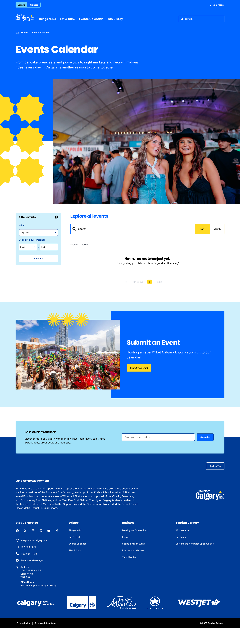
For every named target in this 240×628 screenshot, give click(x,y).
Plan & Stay (115, 19)
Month (217, 229)
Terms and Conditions (45, 623)
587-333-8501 (28, 547)
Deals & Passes (217, 5)
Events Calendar (91, 19)
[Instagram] (33, 531)
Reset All (38, 258)
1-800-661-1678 (29, 553)
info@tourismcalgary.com (34, 540)
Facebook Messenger (32, 560)
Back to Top (215, 466)
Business (33, 5)
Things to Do (47, 19)
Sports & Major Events (133, 543)
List (202, 229)
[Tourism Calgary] (25, 17)
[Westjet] (199, 602)
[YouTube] (49, 531)
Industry (126, 537)
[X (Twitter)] (25, 531)
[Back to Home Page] (210, 495)
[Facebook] (17, 531)
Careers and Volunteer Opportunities (195, 543)
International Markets (133, 550)
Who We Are (182, 530)
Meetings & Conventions (135, 530)
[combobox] (201, 19)
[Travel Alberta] (121, 602)
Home (24, 32)
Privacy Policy (23, 623)
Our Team (181, 537)
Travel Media (129, 557)
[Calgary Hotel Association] (36, 602)
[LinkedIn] (41, 531)
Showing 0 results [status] (79, 244)
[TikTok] (57, 531)
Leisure (21, 5)
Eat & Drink (67, 19)
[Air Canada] (155, 602)
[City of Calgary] (81, 602)
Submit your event (139, 368)
